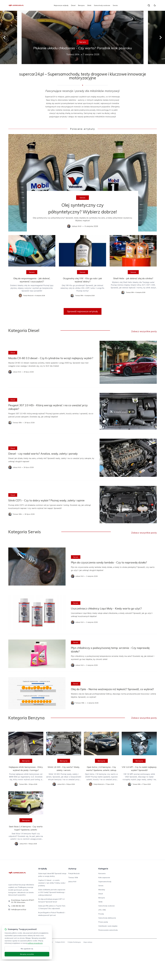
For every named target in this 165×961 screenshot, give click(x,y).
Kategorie (103, 868)
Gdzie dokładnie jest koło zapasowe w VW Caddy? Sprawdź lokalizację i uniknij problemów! (51, 892)
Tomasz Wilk (73, 878)
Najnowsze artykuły (61, 5)
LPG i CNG (102, 910)
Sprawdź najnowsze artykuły (82, 311)
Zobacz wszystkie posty (144, 331)
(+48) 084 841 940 (17, 906)
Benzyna (81, 5)
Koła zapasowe (104, 878)
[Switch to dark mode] (155, 5)
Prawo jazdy (103, 922)
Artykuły (42, 868)
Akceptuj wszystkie (27, 954)
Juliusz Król (72, 882)
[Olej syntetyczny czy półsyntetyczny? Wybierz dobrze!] (82, 183)
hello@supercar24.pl (18, 909)
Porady (101, 914)
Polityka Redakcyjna (74, 942)
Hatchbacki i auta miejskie (107, 926)
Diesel (73, 5)
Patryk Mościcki (74, 873)
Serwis (115, 5)
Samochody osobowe (102, 5)
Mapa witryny (88, 942)
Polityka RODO (60, 942)
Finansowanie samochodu (108, 930)
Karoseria (102, 873)
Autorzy (72, 868)
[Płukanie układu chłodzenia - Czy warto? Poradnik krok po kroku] (82, 37)
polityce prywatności (35, 943)
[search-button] (149, 5)
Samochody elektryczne (107, 918)
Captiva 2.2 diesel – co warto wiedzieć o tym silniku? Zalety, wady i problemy (51, 883)
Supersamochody (104, 882)
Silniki (89, 5)
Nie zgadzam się (27, 949)
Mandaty (101, 890)
